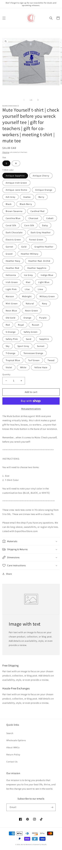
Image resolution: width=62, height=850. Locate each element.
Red (8, 324)
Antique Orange (43, 189)
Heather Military (29, 253)
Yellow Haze (40, 367)
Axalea (27, 197)
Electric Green (13, 239)
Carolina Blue (13, 218)
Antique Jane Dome (16, 189)
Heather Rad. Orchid (39, 260)
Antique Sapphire (15, 175)
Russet (35, 324)
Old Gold (10, 317)
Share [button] (9, 573)
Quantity (6, 374)
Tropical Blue (13, 360)
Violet (9, 367)
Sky (7, 346)
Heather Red (12, 268)
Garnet (9, 246)
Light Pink (11, 289)
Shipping (5, 152)
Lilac (27, 289)
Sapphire (44, 339)
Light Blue (43, 282)
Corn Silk (29, 225)
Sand (28, 339)
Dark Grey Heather (41, 232)
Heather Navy (13, 260)
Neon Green (31, 310)
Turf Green (34, 360)
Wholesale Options (16, 740)
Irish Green (12, 282)
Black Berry (26, 204)
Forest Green (36, 239)
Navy (44, 303)
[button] (3, 18)
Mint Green (12, 303)
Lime (40, 289)
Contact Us (12, 761)
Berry (41, 197)
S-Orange (11, 331)
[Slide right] (37, 99)
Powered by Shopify (40, 844)
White (23, 367)
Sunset (41, 346)
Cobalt (50, 218)
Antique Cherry (41, 175)
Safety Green (31, 331)
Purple (43, 317)
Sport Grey (23, 346)
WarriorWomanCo (27, 844)
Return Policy (13, 754)
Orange (27, 317)
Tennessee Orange (33, 353)
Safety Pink (12, 339)
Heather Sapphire (36, 268)
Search (9, 733)
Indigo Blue (47, 275)
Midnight (27, 296)
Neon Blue (11, 310)
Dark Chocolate (14, 232)
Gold (24, 246)
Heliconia (11, 275)
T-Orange (10, 353)
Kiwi (28, 282)
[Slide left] (24, 99)
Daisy (45, 225)
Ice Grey (28, 275)
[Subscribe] (51, 807)
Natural (30, 303)
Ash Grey (10, 197)
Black (9, 204)
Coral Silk (11, 225)
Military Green (47, 296)
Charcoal (33, 218)
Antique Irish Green (16, 182)
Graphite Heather (43, 246)
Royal (21, 324)
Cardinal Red (38, 211)
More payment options (31, 408)
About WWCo (13, 747)
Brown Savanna (14, 211)
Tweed (51, 360)
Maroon (10, 296)
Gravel (9, 253)
